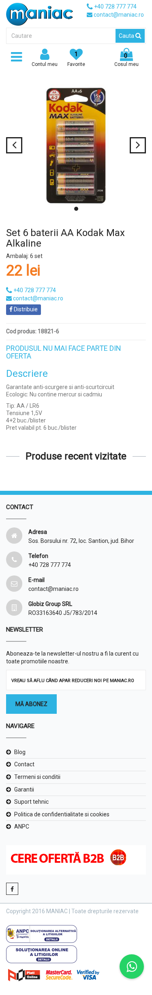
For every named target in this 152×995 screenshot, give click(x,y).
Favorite (76, 59)
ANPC (21, 826)
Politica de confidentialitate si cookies (61, 814)
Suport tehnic (31, 801)
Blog (20, 752)
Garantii (24, 789)
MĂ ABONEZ (31, 704)
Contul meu (45, 64)
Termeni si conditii (37, 777)
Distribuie (25, 309)
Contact (24, 764)
